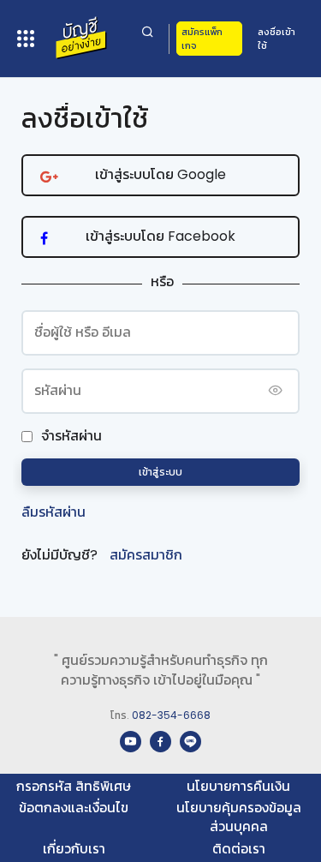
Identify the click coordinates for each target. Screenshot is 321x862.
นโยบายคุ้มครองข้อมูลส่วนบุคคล (238, 817)
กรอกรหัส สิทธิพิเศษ (73, 786)
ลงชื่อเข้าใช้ (276, 38)
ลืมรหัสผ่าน (53, 512)
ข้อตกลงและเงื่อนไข (73, 808)
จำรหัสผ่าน (71, 436)
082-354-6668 (171, 715)
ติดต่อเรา (238, 849)
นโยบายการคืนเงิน (238, 786)
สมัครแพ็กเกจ (202, 38)
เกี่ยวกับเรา (74, 849)
